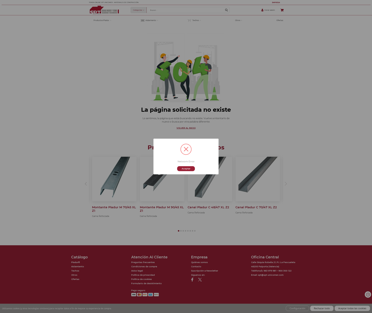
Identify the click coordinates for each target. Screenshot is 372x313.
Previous (365, 303)
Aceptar (186, 168)
